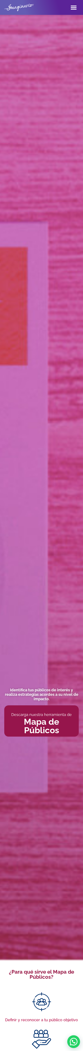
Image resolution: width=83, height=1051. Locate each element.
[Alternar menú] (73, 7)
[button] (73, 1041)
